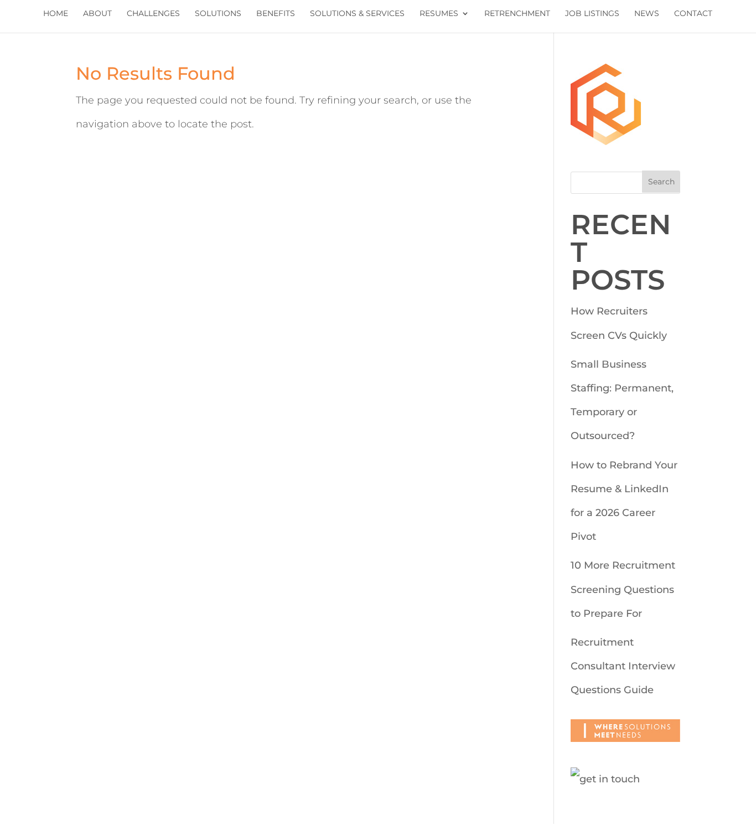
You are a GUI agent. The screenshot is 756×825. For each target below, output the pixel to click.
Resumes (439, 13)
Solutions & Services (357, 13)
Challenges (153, 13)
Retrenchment (517, 13)
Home (55, 13)
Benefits (275, 13)
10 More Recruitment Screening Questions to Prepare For (623, 589)
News (646, 13)
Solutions (218, 13)
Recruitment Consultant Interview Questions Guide (623, 666)
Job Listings (592, 13)
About (97, 13)
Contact (693, 13)
